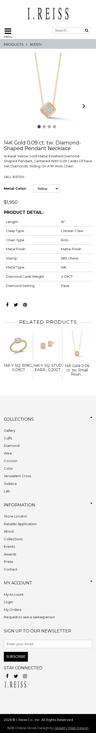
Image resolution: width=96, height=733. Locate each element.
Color (8, 468)
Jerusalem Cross (17, 476)
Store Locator (15, 516)
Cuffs (8, 438)
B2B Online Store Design (28, 728)
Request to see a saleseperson (29, 617)
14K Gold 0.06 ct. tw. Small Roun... (77, 370)
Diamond (11, 445)
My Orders (12, 609)
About (9, 531)
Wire (8, 453)
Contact (10, 569)
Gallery (9, 430)
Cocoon (10, 461)
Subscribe (16, 657)
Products (14, 44)
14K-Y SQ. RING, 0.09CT (18, 367)
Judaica (10, 483)
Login (8, 602)
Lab (7, 491)
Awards (10, 554)
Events (9, 546)
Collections (13, 539)
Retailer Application (20, 524)
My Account (14, 594)
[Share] (7, 303)
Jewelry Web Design (72, 728)
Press (8, 562)
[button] (39, 126)
